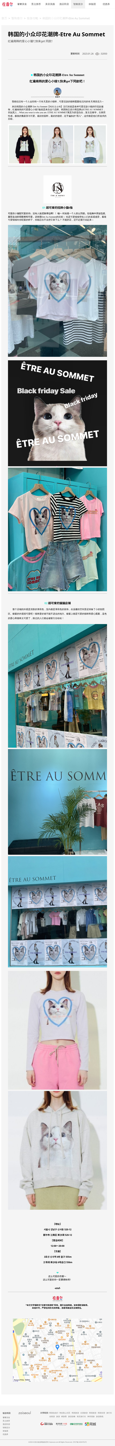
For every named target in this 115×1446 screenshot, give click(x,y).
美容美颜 (50, 4)
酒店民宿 (64, 4)
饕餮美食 (22, 4)
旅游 (58, 1416)
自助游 (52, 1416)
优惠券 (106, 4)
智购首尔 (78, 4)
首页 (4, 18)
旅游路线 (99, 1416)
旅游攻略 (32, 18)
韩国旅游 (75, 1413)
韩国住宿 (101, 1413)
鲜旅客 (64, 1416)
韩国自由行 (53, 1413)
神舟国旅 (91, 1416)
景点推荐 (36, 4)
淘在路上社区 (64, 1413)
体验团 (92, 4)
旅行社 (109, 1413)
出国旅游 (84, 1413)
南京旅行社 (81, 1416)
